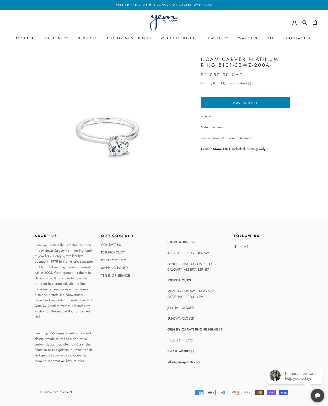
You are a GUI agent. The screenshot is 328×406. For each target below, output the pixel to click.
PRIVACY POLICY (113, 260)
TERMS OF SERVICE (115, 275)
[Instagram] (246, 246)
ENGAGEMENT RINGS (129, 38)
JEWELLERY (217, 38)
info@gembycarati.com (183, 362)
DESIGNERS (57, 38)
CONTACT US (299, 38)
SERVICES (88, 38)
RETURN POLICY (113, 252)
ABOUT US (25, 38)
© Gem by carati (56, 392)
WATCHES (247, 38)
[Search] (304, 22)
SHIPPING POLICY (114, 267)
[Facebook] (235, 246)
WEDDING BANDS (179, 38)
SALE (272, 38)
